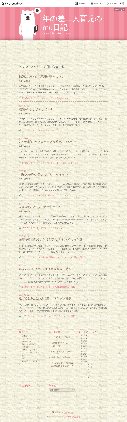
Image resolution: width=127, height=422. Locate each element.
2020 (85, 354)
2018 (85, 359)
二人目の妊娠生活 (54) (30, 353)
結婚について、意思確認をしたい (41, 76)
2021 (85, 351)
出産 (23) (25, 358)
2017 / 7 (88, 375)
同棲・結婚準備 (24, 81)
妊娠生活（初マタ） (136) (31, 339)
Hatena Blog (60, 417)
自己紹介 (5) (26, 336)
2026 (85, 338)
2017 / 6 (88, 378)
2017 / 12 (88, 365)
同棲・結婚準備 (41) (29, 344)
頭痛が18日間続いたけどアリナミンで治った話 (50, 239)
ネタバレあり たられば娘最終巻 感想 (45, 269)
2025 (85, 341)
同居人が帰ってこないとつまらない (43, 174)
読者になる (119, 9)
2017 (85, 362)
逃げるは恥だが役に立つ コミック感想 (45, 298)
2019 (85, 357)
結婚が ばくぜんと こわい (36, 109)
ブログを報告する (73, 417)
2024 (85, 344)
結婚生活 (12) (26, 342)
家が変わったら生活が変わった (40, 207)
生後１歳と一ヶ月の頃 (60, 357)
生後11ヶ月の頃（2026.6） (62, 352)
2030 (85, 336)
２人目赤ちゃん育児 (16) (31, 361)
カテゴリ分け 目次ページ (62, 337)
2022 (85, 349)
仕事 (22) (25, 347)
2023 (85, 346)
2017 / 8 (88, 372)
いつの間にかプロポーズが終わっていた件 (48, 142)
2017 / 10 (88, 367)
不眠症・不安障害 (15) (30, 350)
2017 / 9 (88, 370)
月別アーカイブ (89, 332)
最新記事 (55, 332)
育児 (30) (25, 355)
